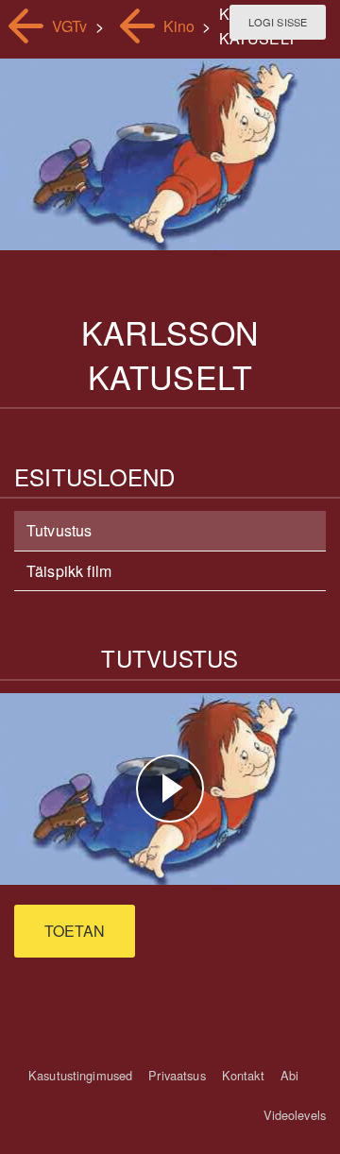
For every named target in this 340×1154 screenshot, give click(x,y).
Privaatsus (176, 1075)
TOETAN (74, 931)
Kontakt (243, 1075)
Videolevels (295, 1115)
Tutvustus (59, 530)
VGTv (70, 26)
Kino (179, 26)
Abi (289, 1075)
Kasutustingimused (80, 1075)
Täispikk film (68, 571)
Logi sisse (277, 21)
